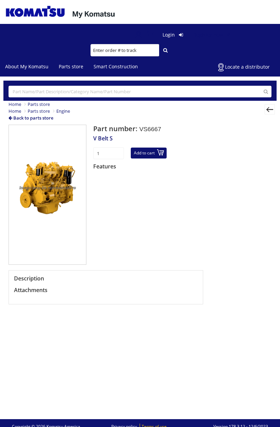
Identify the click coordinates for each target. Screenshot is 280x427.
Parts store (71, 66)
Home (15, 104)
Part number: (116, 128)
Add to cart (144, 153)
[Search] (165, 50)
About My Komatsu (26, 66)
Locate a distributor (247, 67)
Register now (208, 34)
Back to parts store (32, 118)
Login (169, 34)
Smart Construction (116, 66)
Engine (63, 111)
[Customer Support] (138, 35)
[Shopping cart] (152, 34)
